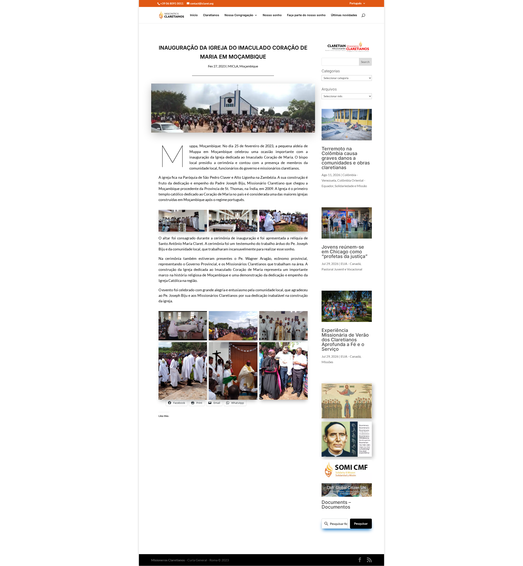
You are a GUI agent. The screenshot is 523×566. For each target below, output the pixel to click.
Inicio (194, 15)
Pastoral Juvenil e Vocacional (342, 269)
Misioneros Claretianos (168, 560)
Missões (327, 362)
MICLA (233, 66)
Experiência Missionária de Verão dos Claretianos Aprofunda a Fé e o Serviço (345, 339)
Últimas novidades (344, 15)
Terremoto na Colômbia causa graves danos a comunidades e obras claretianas (346, 158)
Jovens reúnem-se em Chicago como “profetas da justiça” (345, 251)
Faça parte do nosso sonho (306, 15)
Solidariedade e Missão (351, 186)
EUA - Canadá (351, 264)
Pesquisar (361, 523)
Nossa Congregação (239, 15)
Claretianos (211, 15)
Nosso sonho (272, 15)
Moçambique (248, 66)
